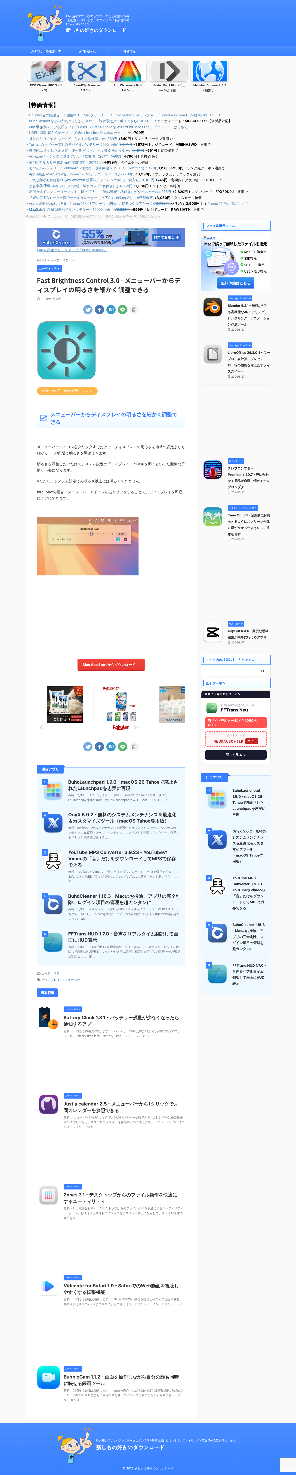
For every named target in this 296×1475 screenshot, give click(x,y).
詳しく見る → (236, 755)
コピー (252, 741)
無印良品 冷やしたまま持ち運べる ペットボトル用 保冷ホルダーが (86, 150)
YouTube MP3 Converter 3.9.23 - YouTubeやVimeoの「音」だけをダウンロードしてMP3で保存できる (122, 859)
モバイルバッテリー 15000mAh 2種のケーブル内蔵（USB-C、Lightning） (93, 168)
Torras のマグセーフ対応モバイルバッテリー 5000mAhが (80, 144)
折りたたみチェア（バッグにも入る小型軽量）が (73, 139)
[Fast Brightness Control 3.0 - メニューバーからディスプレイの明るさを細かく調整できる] (111, 309)
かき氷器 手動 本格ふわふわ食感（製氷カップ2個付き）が (81, 186)
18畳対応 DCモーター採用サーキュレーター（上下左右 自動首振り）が (91, 198)
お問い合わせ (88, 51)
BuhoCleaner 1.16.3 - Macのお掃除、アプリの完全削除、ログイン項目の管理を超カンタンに (248, 936)
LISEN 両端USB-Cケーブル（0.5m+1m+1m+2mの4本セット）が (80, 132)
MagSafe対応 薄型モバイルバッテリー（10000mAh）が (79, 209)
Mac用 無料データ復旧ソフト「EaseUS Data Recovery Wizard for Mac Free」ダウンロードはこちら (108, 127)
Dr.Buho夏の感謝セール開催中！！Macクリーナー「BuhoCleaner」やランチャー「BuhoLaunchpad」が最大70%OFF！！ (125, 115)
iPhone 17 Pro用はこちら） (228, 203)
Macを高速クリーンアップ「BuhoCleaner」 (72, 250)
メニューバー (71, 979)
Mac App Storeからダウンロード (109, 664)
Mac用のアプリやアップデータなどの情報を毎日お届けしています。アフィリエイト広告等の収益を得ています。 (167, 1440)
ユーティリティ (51, 973)
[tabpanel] (46, 78)
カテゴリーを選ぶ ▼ (46, 51)
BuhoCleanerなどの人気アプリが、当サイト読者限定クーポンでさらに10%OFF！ (93, 121)
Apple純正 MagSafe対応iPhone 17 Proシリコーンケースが (81, 174)
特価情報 (129, 51)
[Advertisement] (111, 614)
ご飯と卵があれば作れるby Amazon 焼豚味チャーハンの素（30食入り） (91, 180)
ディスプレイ (51, 979)
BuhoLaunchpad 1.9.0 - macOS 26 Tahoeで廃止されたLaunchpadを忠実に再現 (248, 802)
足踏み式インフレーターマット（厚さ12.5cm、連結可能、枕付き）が (100, 191)
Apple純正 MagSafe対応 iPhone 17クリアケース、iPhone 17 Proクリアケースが (99, 203)
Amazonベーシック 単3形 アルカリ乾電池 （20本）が (76, 156)
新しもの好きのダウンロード (96, 30)
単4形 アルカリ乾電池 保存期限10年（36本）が (66, 162)
